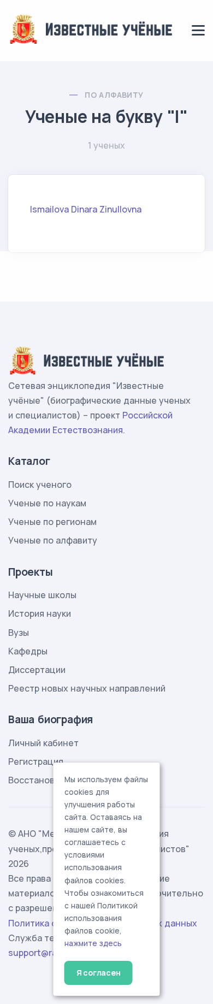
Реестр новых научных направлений (86, 688)
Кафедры (28, 651)
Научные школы (42, 595)
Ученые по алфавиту (52, 540)
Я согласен (98, 972)
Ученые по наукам (47, 503)
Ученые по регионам (52, 522)
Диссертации (37, 670)
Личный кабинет (43, 743)
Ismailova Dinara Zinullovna (85, 209)
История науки (39, 613)
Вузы (18, 633)
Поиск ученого (40, 485)
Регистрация (35, 761)
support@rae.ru (40, 953)
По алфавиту (114, 95)
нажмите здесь (93, 943)
